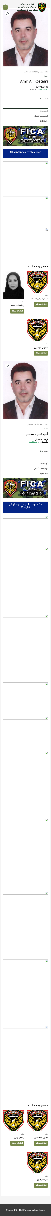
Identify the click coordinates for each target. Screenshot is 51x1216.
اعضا (41, 72)
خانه (46, 72)
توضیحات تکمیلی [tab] (41, 116)
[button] (7, 365)
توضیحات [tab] (44, 111)
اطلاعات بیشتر (41, 304)
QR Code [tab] (44, 121)
